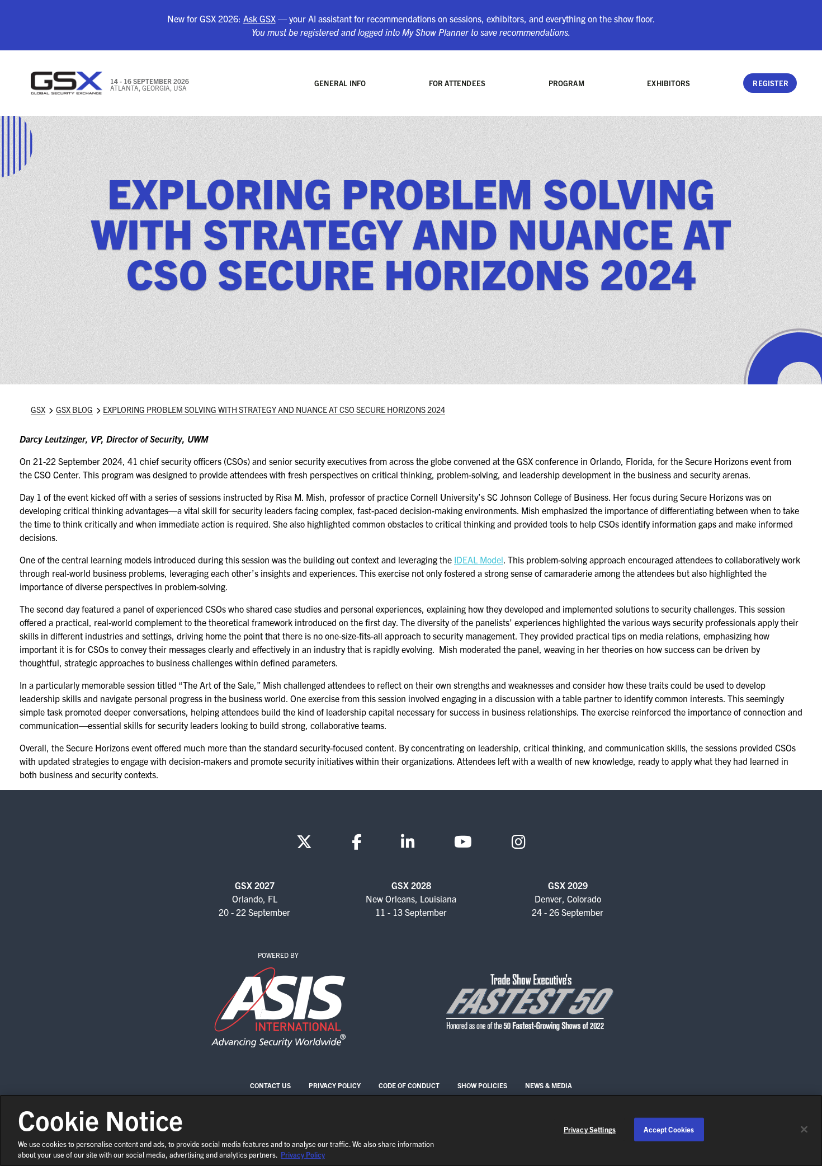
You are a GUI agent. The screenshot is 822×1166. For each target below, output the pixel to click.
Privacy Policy (335, 1085)
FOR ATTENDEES (457, 83)
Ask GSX (259, 18)
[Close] (804, 1129)
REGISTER (770, 83)
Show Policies (482, 1085)
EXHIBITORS (668, 83)
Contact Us (270, 1085)
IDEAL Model (478, 559)
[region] (411, 1130)
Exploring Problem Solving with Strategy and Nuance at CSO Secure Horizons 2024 (274, 410)
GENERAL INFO (340, 83)
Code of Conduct (409, 1085)
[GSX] (67, 83)
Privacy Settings (590, 1129)
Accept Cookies (669, 1129)
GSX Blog (74, 410)
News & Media (548, 1085)
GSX (38, 410)
